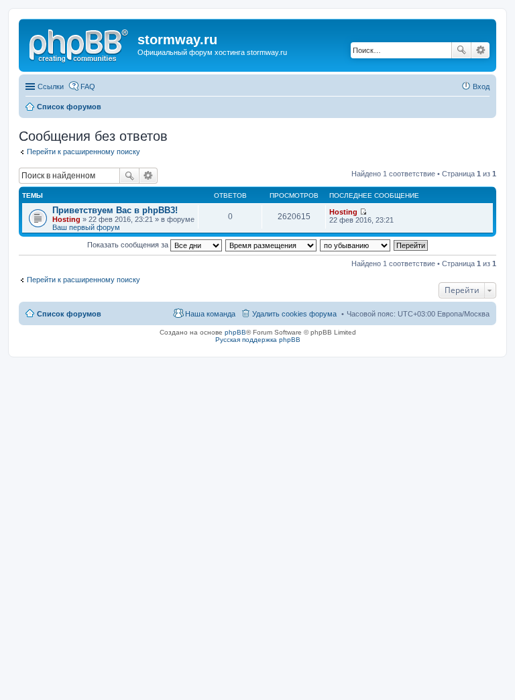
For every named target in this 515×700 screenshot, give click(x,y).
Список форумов (69, 314)
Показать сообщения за (128, 245)
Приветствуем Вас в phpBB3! (115, 210)
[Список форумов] (79, 43)
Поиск (461, 50)
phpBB (235, 332)
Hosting (66, 219)
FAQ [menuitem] (87, 86)
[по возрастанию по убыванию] (356, 245)
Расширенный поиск (480, 50)
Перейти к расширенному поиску (83, 152)
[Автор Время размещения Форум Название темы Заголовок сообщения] (271, 245)
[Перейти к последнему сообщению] (363, 212)
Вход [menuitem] (481, 86)
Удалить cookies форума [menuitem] (294, 314)
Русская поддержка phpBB (257, 339)
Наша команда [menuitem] (210, 314)
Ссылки (51, 86)
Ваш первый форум (86, 227)
